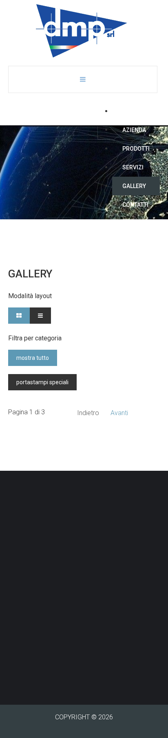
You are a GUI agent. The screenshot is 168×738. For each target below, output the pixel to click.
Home (130, 111)
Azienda (134, 130)
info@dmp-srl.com (53, 646)
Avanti (119, 413)
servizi (133, 167)
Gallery (134, 186)
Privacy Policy (28, 665)
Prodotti (136, 148)
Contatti (135, 204)
